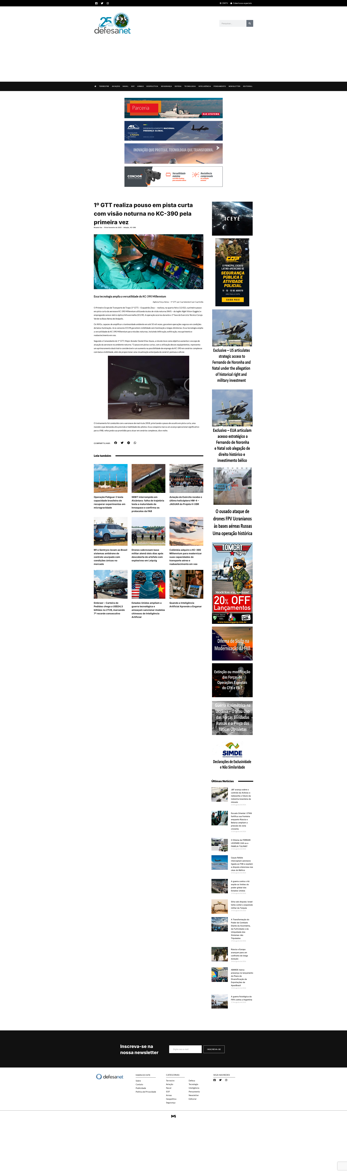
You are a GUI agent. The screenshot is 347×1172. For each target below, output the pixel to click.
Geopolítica (152, 86)
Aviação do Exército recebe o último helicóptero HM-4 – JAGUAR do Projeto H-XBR (185, 500)
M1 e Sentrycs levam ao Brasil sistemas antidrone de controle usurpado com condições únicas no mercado (110, 557)
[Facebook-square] (96, 3)
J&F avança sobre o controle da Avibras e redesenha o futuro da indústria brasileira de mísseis (241, 795)
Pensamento (220, 86)
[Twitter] (102, 3)
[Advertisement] (173, 55)
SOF (133, 86)
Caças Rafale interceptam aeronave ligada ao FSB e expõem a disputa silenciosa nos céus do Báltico (242, 863)
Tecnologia (190, 86)
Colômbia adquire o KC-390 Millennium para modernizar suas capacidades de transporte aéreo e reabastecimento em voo (185, 557)
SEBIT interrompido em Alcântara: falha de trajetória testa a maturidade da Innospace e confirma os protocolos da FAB (148, 504)
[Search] (249, 23)
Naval (125, 86)
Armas (140, 86)
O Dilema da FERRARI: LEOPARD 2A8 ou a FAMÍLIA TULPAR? (241, 843)
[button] (115, 443)
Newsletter (234, 86)
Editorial (248, 86)
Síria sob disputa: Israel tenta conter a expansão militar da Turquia (242, 905)
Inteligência (204, 86)
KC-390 (133, 227)
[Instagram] (108, 3)
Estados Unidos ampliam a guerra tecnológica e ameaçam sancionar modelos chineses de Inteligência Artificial (148, 610)
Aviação (116, 86)
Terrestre (104, 86)
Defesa (178, 86)
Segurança (166, 86)
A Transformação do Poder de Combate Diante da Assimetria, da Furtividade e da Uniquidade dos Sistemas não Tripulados (240, 928)
